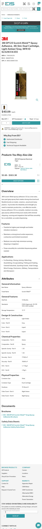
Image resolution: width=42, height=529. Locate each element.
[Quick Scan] (24, 3)
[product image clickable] (4, 107)
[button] (21, 9)
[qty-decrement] (3, 123)
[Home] (9, 4)
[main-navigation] (3, 4)
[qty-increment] (10, 123)
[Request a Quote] (29, 3)
